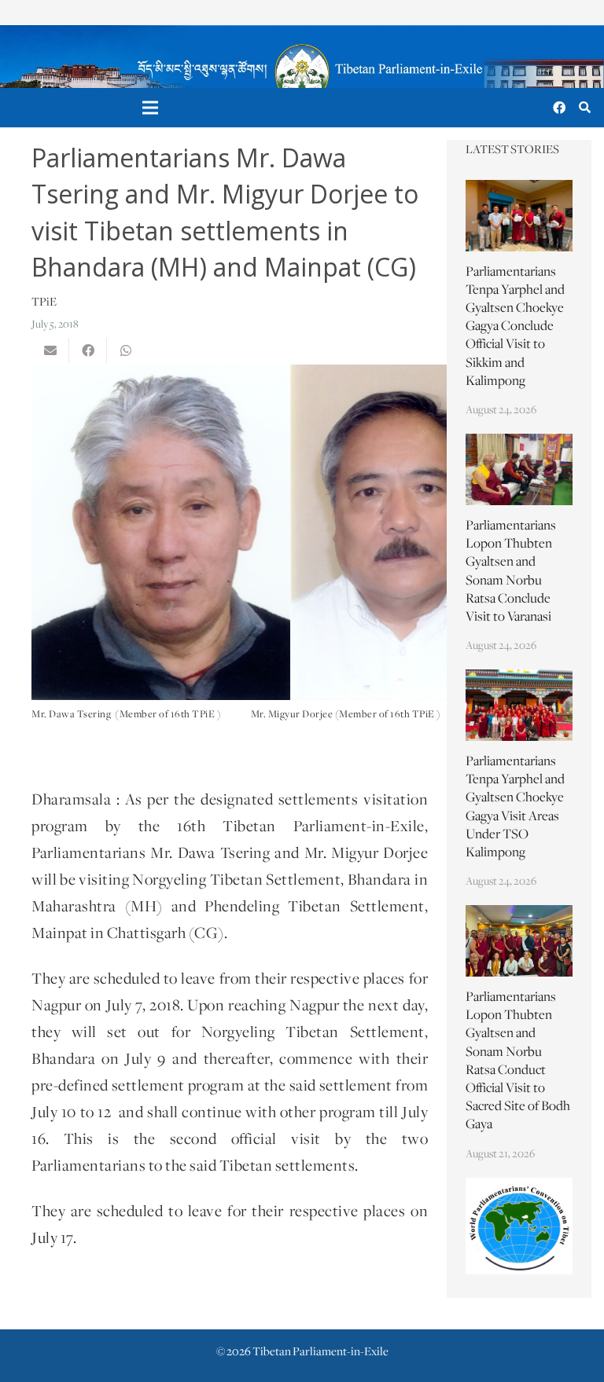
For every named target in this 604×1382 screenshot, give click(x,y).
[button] (585, 108)
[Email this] (50, 350)
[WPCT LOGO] (519, 1226)
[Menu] (151, 107)
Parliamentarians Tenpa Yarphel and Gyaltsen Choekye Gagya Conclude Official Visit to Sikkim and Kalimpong (515, 327)
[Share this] (88, 350)
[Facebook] (559, 107)
